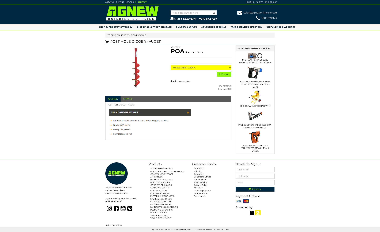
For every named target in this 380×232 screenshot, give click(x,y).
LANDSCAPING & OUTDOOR (164, 207)
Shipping (120, 2)
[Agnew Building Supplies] (132, 13)
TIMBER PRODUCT (159, 215)
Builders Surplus (186, 27)
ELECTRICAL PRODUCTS (162, 196)
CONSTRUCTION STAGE (161, 174)
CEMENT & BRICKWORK (161, 185)
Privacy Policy (200, 182)
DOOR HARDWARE (159, 193)
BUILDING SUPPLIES (160, 182)
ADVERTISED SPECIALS (161, 168)
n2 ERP (218, 229)
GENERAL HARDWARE (161, 204)
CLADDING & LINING (160, 188)
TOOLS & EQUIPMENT (118, 35)
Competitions (200, 193)
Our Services (200, 179)
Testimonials (199, 196)
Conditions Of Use (202, 177)
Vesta (227, 229)
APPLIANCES (156, 177)
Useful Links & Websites (280, 27)
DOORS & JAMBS (158, 190)
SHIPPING (128, 99)
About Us (109, 2)
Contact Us (199, 168)
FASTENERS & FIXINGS (161, 199)
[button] (250, 2)
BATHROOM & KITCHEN (161, 179)
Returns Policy (200, 185)
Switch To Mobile (113, 225)
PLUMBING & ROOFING (161, 210)
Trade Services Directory (246, 27)
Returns (129, 2)
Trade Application (202, 190)
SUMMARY (113, 99)
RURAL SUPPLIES (158, 212)
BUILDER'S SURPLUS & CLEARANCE (167, 171)
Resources (199, 174)
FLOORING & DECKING (161, 201)
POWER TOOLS (138, 35)
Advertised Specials (213, 27)
